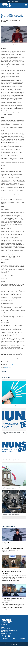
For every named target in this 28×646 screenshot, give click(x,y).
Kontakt (2, 1)
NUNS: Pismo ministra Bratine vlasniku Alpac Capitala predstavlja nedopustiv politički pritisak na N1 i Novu (13, 460)
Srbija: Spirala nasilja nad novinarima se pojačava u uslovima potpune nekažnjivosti (13, 488)
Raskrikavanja (15, 364)
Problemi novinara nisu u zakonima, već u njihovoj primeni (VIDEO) (13, 570)
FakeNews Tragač (7, 367)
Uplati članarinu (15, 1)
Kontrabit (15, 644)
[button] (24, 5)
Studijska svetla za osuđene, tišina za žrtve (11, 514)
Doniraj (8, 1)
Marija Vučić (6, 374)
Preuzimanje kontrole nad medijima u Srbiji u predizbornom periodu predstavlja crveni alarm (12, 406)
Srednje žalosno (7, 543)
